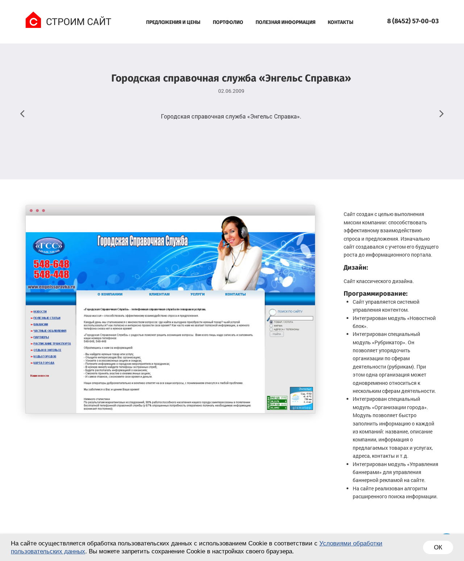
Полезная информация (285, 22)
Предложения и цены (173, 22)
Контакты (340, 22)
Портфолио (228, 22)
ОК (438, 547)
